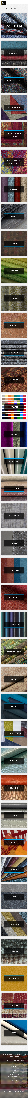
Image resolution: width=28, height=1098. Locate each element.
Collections (17, 1054)
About (4, 1054)
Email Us (14, 1080)
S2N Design (21, 1095)
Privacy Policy (19, 1091)
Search (22, 1060)
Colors (24, 1054)
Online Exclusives (14, 1056)
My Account (7, 1060)
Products (9, 1054)
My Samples (15, 1060)
